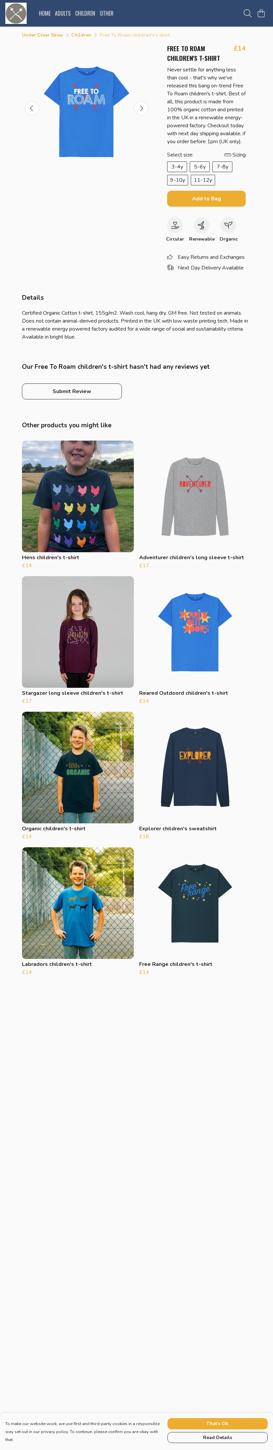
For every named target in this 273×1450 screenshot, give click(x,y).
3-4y (177, 166)
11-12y (203, 180)
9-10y (177, 180)
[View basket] (261, 13)
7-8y (222, 166)
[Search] (247, 13)
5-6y (200, 166)
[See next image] (141, 108)
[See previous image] (32, 108)
